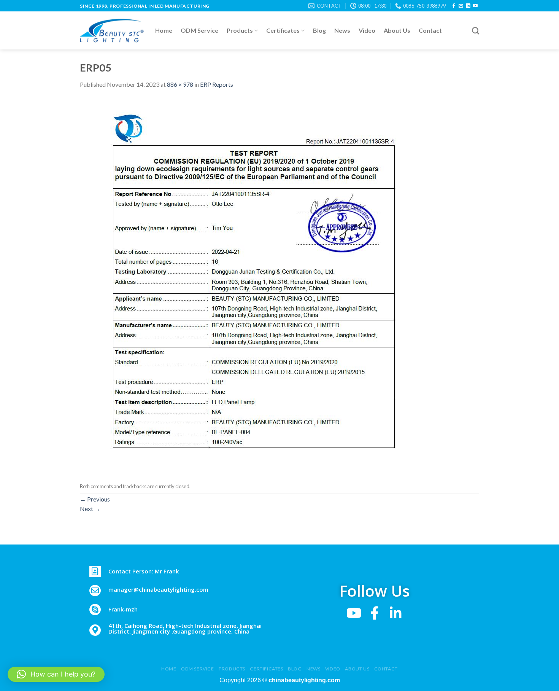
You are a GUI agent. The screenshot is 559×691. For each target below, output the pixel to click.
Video (367, 30)
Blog (319, 30)
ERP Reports (216, 84)
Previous (95, 499)
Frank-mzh (123, 609)
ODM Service (199, 30)
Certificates (283, 30)
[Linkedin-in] (395, 612)
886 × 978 (180, 84)
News (342, 30)
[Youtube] (353, 612)
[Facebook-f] (374, 612)
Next (90, 508)
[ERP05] (248, 283)
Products (240, 30)
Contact (430, 30)
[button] (56, 674)
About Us (397, 30)
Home (163, 30)
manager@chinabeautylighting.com (158, 589)
